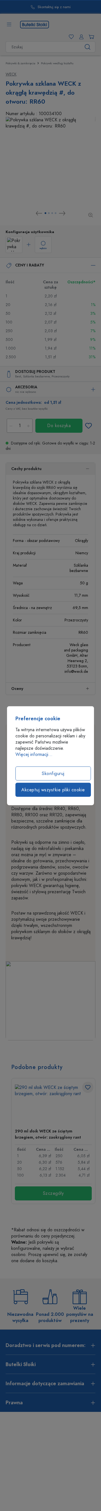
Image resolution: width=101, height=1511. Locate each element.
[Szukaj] (87, 47)
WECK (11, 74)
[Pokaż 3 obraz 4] (52, 213)
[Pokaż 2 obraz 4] (49, 213)
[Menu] (9, 24)
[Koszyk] (90, 36)
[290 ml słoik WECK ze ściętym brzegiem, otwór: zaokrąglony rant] (53, 1104)
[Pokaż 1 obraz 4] (45, 213)
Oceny (17, 688)
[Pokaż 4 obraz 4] (55, 213)
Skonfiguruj (53, 773)
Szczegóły (53, 1193)
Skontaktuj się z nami (34, 7)
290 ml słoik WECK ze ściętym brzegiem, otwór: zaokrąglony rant (48, 1134)
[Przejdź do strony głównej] (34, 24)
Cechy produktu (26, 468)
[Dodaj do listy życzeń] (88, 426)
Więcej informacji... (33, 754)
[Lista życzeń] (70, 36)
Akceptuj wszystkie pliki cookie (53, 790)
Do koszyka (59, 426)
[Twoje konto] (80, 36)
